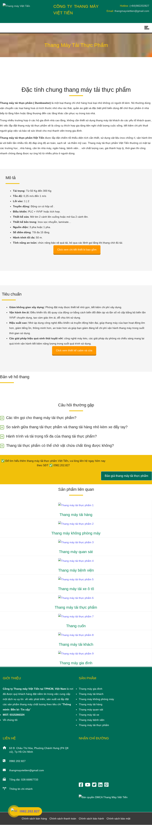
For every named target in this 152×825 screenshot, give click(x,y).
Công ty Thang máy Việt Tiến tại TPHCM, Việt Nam (34, 688)
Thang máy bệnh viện (76, 570)
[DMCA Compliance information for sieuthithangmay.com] (103, 797)
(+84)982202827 (139, 5)
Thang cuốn (76, 626)
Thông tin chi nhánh (21, 788)
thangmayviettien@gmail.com (132, 10)
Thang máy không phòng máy (75, 533)
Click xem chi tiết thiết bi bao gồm (77, 249)
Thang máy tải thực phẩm (76, 607)
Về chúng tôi (10, 719)
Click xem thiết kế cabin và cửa (74, 350)
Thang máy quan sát (76, 552)
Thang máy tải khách (76, 644)
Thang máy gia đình (76, 663)
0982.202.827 (17, 761)
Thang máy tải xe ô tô (76, 589)
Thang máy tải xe (89, 714)
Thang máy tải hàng (76, 515)
